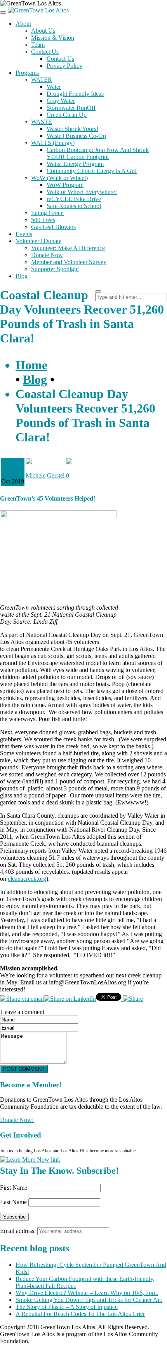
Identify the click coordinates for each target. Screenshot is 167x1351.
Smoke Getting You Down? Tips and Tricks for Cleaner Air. (89, 1299)
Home (31, 365)
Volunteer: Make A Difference (68, 248)
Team (38, 44)
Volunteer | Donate (38, 241)
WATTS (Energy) (53, 142)
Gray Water (61, 100)
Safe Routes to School (74, 206)
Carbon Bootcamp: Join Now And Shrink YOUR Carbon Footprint (98, 153)
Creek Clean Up (67, 114)
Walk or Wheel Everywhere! (82, 192)
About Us (43, 30)
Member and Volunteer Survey (68, 262)
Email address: (18, 1231)
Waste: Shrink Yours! (72, 128)
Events (24, 234)
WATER (41, 79)
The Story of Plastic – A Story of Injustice (67, 1306)
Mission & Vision (52, 37)
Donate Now (47, 255)
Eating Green (47, 213)
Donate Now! (17, 1119)
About (23, 23)
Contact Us (45, 51)
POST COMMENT (24, 1069)
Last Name (13, 1202)
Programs (27, 72)
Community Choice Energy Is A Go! (92, 171)
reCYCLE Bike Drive (74, 199)
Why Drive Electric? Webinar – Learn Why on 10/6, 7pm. (87, 1292)
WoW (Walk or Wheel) (59, 178)
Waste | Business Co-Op (76, 135)
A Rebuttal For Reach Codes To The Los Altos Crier (80, 1313)
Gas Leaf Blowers (53, 227)
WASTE (41, 121)
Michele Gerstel (45, 475)
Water (54, 86)
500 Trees (43, 220)
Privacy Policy (64, 65)
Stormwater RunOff (71, 107)
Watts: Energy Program (75, 163)
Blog (22, 276)
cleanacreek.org (27, 878)
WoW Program (65, 185)
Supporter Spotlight (55, 269)
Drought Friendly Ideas (75, 93)
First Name (13, 1187)
